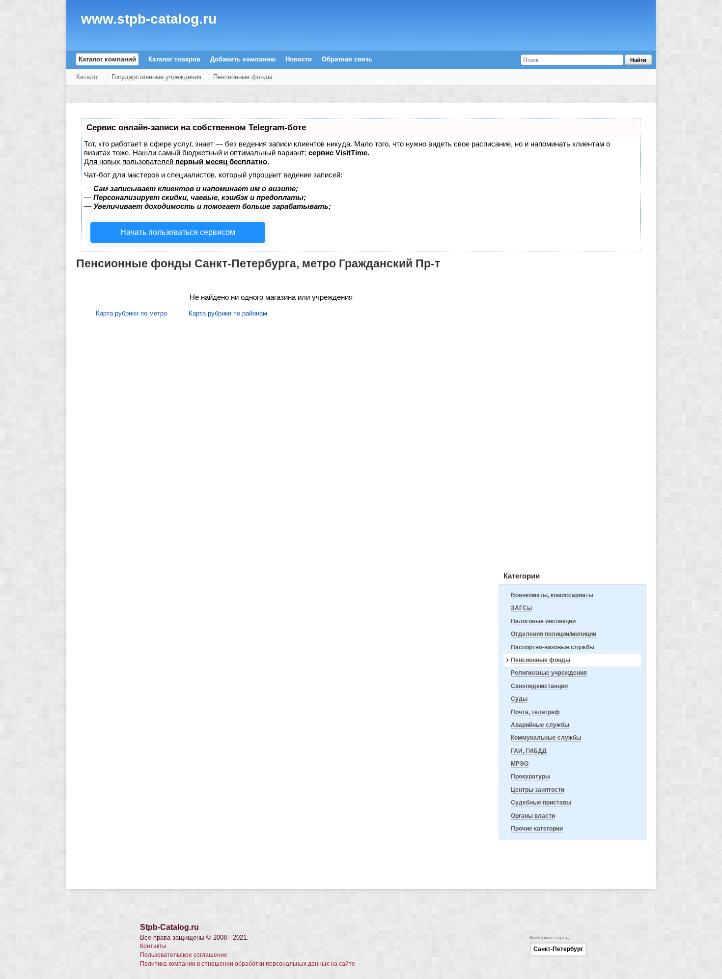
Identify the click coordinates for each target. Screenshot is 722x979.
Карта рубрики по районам (228, 313)
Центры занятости (537, 789)
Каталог (88, 77)
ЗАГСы (521, 608)
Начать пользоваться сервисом (177, 232)
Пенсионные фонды (242, 77)
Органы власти (533, 815)
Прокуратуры (530, 776)
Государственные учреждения (156, 77)
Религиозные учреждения (549, 672)
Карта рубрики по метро (131, 313)
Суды (519, 698)
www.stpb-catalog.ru (149, 21)
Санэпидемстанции (539, 686)
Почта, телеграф (535, 712)
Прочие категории (537, 828)
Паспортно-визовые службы (552, 647)
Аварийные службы (540, 724)
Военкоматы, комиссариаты (552, 595)
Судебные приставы (541, 802)
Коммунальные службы (546, 737)
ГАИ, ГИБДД (529, 751)
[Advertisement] (572, 414)
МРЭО (519, 763)
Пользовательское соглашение (183, 954)
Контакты (153, 946)
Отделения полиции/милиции (553, 634)
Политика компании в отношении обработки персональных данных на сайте (247, 963)
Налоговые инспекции (543, 621)
